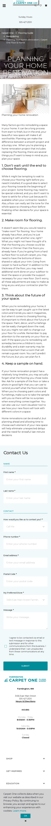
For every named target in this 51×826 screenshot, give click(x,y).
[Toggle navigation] (4, 5)
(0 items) (46, 5)
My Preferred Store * (13, 593)
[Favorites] (40, 6)
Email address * (11, 555)
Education (12, 783)
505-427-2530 (25, 22)
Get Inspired (14, 771)
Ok (25, 815)
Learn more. (19, 810)
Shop (9, 758)
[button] (35, 6)
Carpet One (8, 33)
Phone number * (11, 537)
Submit (25, 666)
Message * (8, 610)
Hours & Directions (25, 701)
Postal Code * (10, 574)
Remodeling (12, 36)
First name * (9, 472)
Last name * (9, 491)
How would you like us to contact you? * (23, 519)
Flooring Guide (25, 33)
